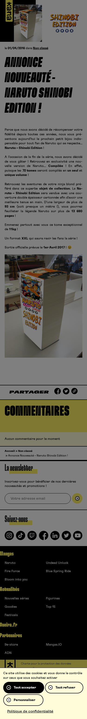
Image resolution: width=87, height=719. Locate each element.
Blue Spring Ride (58, 571)
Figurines (53, 598)
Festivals (11, 615)
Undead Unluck (57, 563)
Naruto (10, 563)
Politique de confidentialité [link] (30, 711)
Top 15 (50, 606)
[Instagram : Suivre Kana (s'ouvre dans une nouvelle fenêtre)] (9, 537)
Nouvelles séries (17, 598)
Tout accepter (25, 687)
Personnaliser (24, 700)
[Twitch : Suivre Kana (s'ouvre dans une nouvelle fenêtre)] (32, 537)
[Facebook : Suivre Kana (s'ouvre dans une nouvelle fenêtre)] (43, 537)
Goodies (11, 606)
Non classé (40, 48)
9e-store (11, 644)
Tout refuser (65, 687)
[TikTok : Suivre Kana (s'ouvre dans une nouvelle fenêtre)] (20, 537)
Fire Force (12, 571)
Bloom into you (16, 579)
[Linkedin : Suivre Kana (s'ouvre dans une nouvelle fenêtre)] (55, 537)
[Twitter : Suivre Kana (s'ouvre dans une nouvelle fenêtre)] (66, 537)
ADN (8, 653)
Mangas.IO (54, 644)
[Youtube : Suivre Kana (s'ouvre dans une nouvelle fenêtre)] (77, 537)
